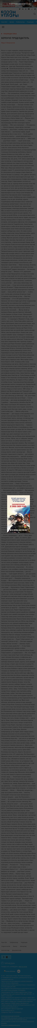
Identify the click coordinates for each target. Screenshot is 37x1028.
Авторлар (23, 946)
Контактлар (5, 950)
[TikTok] (31, 9)
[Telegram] (34, 9)
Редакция (30, 22)
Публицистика (10, 34)
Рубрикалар (20, 22)
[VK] (22, 9)
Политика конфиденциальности (10, 1025)
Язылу (15, 946)
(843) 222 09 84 (23, 966)
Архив (12, 22)
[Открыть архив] (3, 27)
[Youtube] (28, 9)
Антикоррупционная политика (10, 1016)
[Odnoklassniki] (25, 9)
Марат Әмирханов (8, 43)
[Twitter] (19, 9)
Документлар (16, 950)
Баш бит (4, 22)
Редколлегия (5, 946)
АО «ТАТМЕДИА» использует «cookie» (12, 1018)
